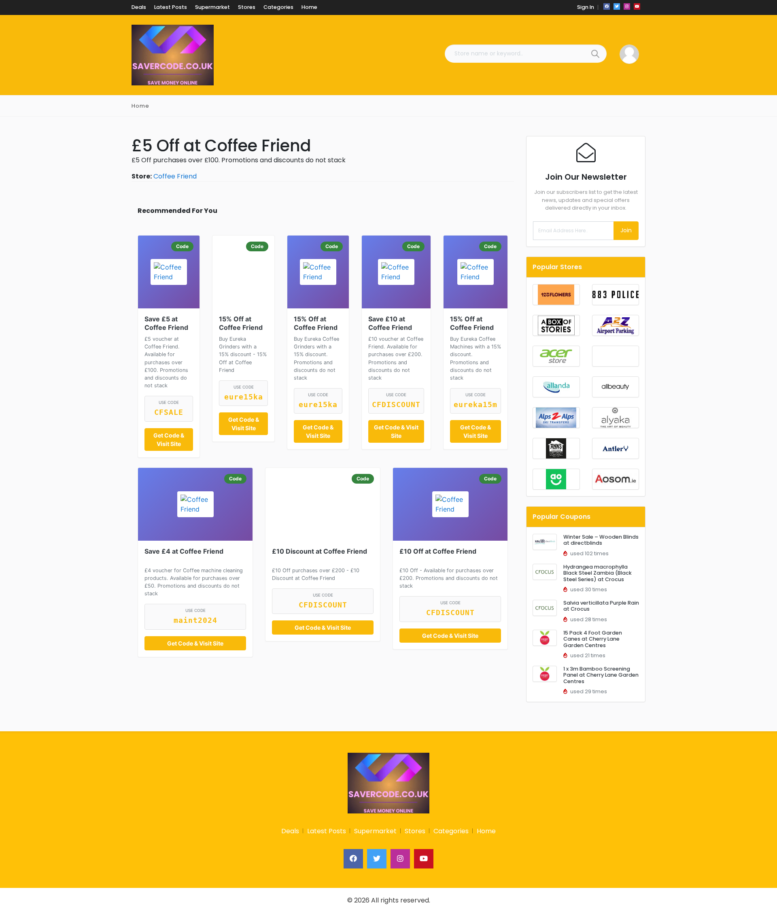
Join (626, 230)
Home (140, 105)
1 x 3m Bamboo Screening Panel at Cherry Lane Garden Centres (601, 675)
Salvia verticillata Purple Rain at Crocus (601, 605)
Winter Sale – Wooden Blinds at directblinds (601, 539)
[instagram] (627, 6)
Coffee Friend (175, 176)
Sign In (585, 7)
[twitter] (617, 6)
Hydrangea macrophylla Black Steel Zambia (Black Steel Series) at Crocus (597, 573)
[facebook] (606, 6)
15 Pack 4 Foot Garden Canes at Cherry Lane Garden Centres (592, 639)
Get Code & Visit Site (168, 439)
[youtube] (637, 6)
